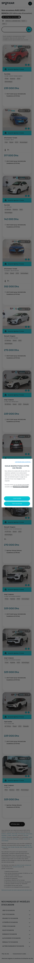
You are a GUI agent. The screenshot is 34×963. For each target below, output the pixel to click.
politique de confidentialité (20, 487)
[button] (23, 462)
